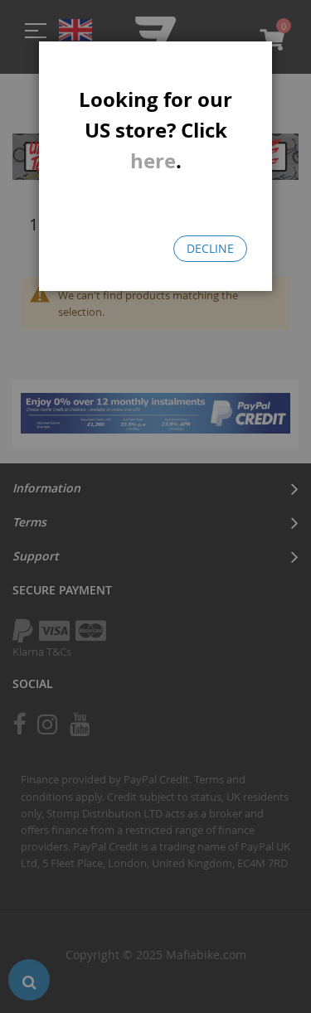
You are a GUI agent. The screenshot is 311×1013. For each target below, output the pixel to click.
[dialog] (155, 506)
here (153, 161)
